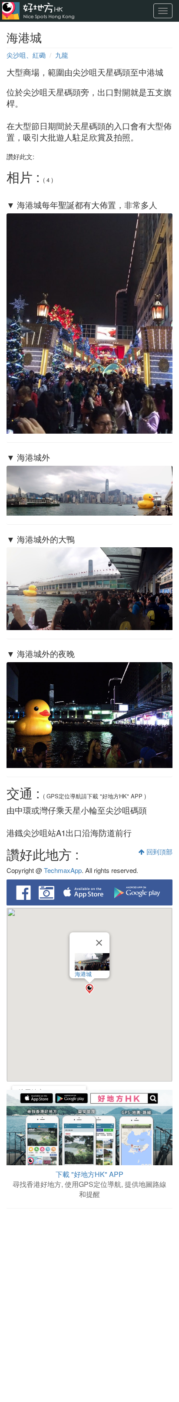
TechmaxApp (63, 870)
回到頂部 (158, 851)
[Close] (99, 942)
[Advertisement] (89, 1306)
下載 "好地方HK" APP (89, 1174)
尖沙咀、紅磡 (26, 54)
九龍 (61, 54)
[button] (89, 989)
